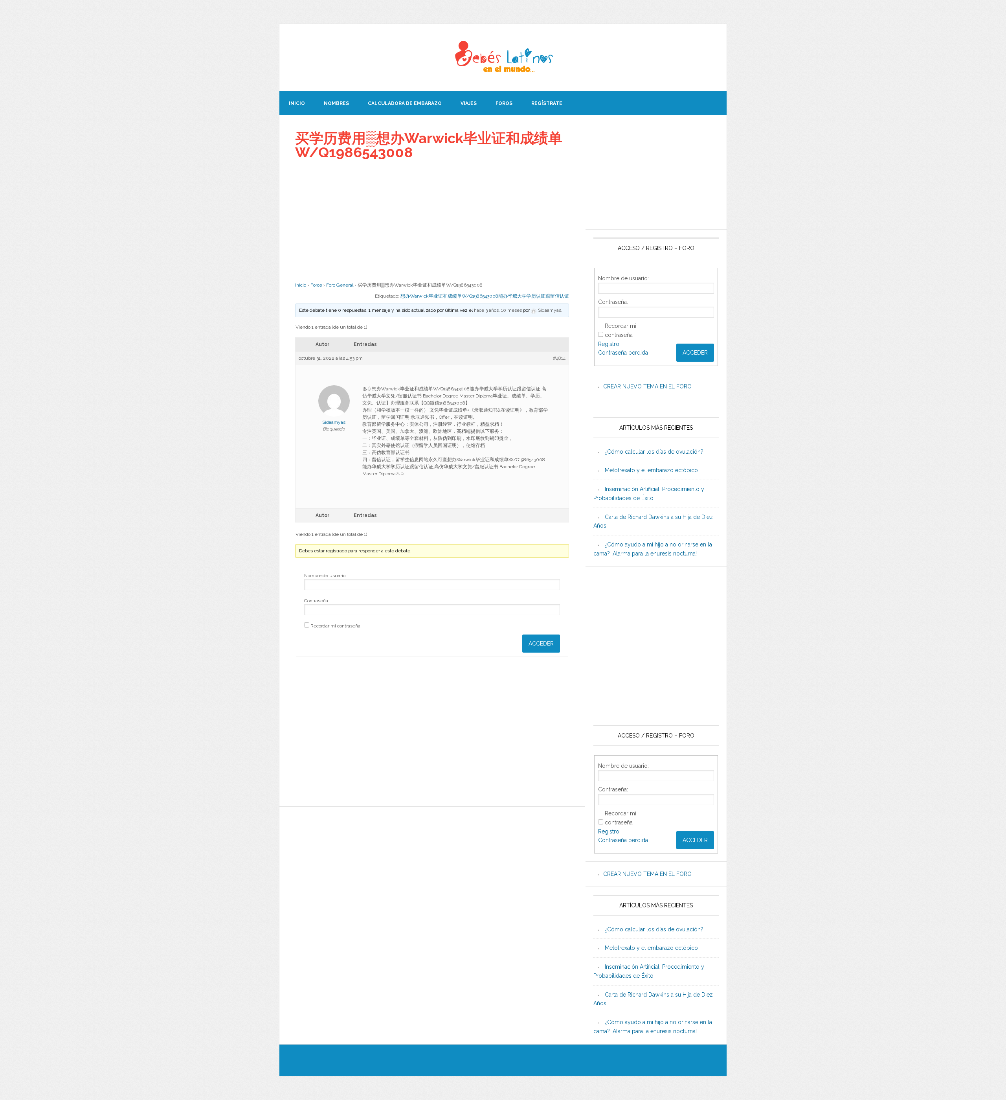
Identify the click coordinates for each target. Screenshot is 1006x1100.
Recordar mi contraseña (335, 626)
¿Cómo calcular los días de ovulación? (654, 452)
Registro (608, 344)
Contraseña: (316, 600)
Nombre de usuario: (325, 575)
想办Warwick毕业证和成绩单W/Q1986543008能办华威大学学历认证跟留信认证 (484, 296)
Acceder (541, 643)
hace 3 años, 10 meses (498, 310)
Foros (316, 285)
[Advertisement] (432, 221)
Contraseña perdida (623, 352)
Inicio (300, 285)
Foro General (339, 285)
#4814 (559, 358)
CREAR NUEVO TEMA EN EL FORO (647, 386)
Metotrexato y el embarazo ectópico (651, 470)
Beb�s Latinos (503, 57)
